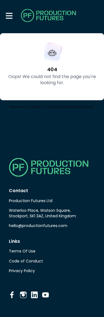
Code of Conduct (26, 261)
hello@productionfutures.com (38, 225)
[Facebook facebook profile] (12, 295)
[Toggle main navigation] (8, 16)
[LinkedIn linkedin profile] (34, 295)
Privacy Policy (22, 271)
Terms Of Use (22, 251)
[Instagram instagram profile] (23, 295)
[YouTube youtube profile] (45, 295)
